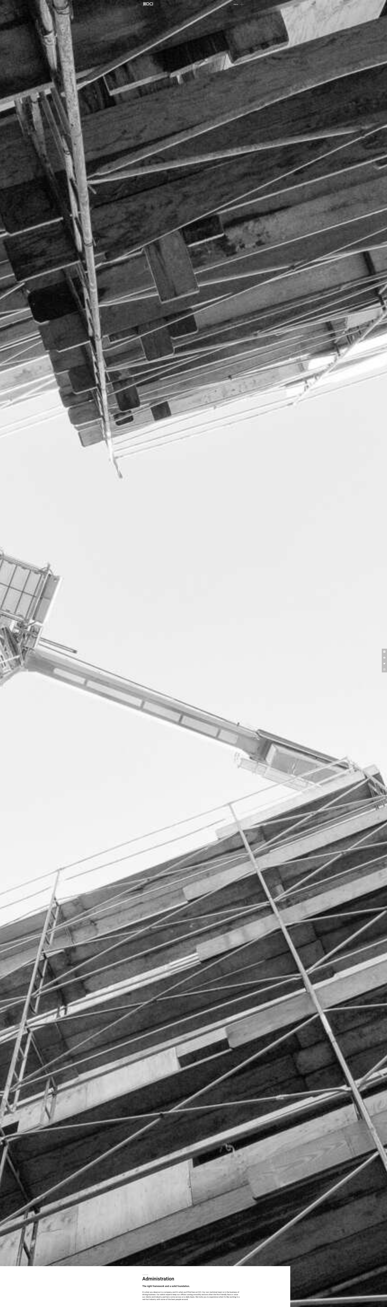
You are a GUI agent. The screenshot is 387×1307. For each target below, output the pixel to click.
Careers (145, 1275)
